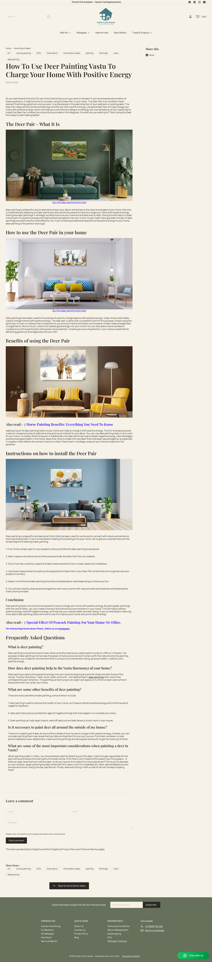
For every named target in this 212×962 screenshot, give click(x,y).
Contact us (79, 929)
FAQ (109, 937)
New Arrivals (101, 32)
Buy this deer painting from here (69, 202)
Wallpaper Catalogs (117, 941)
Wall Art (64, 32)
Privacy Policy (68, 849)
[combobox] (29, 16)
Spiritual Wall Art (49, 941)
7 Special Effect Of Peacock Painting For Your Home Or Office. (72, 622)
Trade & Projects (141, 32)
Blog (76, 937)
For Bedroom (47, 929)
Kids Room (46, 937)
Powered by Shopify (131, 956)
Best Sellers (120, 32)
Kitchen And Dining (50, 926)
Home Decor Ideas (22, 48)
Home (8, 48)
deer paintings (96, 677)
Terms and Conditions (118, 926)
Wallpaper (81, 32)
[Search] (48, 16)
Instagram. (64, 628)
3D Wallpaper (47, 933)
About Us (79, 926)
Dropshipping (114, 933)
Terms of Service (90, 849)
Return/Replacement (117, 929)
